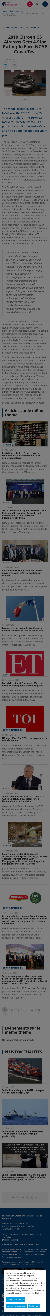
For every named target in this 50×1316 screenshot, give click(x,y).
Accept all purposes (16, 1299)
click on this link (34, 1293)
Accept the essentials (16, 1306)
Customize (33, 1306)
